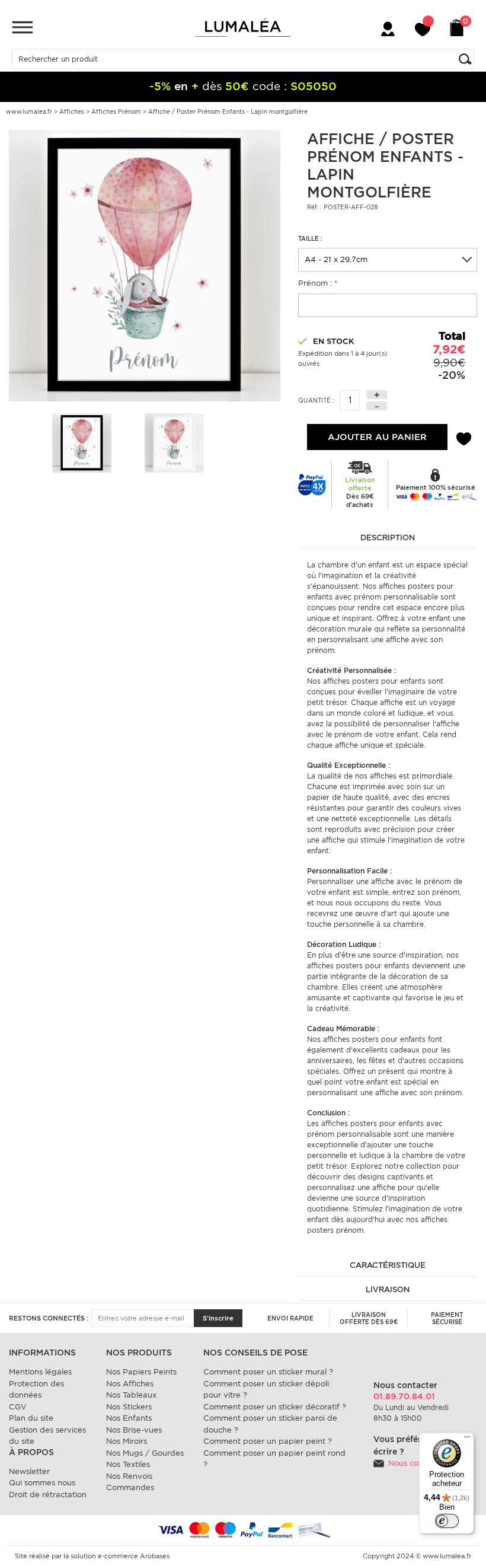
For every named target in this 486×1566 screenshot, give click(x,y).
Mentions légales (40, 1371)
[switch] (447, 1521)
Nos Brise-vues (134, 1429)
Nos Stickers (129, 1406)
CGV (18, 1406)
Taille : (310, 238)
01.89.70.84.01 (404, 1396)
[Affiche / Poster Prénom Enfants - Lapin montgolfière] (144, 264)
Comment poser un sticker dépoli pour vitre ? (266, 1389)
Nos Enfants (129, 1418)
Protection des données (36, 1389)
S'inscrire (218, 1318)
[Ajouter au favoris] (463, 437)
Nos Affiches (130, 1383)
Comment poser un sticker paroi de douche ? (270, 1424)
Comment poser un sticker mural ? (268, 1371)
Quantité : (316, 400)
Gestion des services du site (47, 1435)
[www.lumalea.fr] (243, 27)
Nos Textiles (128, 1464)
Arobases (155, 1556)
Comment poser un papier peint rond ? (274, 1459)
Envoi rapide (290, 1318)
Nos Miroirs (126, 1441)
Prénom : (318, 283)
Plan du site (31, 1418)
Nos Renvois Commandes (130, 1482)
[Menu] (22, 27)
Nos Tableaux (131, 1394)
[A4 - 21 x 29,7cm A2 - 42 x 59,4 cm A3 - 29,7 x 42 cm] (387, 260)
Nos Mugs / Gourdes (145, 1453)
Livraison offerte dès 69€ (369, 1318)
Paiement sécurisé (447, 1318)
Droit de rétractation (48, 1494)
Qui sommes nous (42, 1482)
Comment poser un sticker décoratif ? (274, 1406)
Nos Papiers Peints (141, 1371)
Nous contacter (417, 1463)
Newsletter (29, 1471)
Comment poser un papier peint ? (267, 1441)
